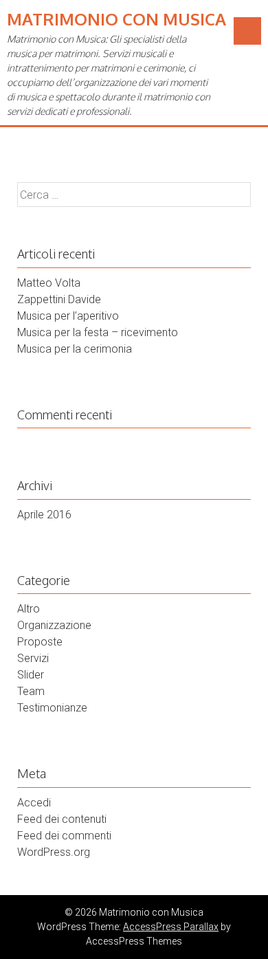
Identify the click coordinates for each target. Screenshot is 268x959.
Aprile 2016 (44, 514)
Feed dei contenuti (62, 819)
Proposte (40, 641)
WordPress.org (53, 852)
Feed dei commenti (64, 835)
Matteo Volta (48, 282)
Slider (30, 674)
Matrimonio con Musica (116, 19)
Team (31, 691)
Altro (28, 608)
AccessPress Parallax (171, 926)
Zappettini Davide (59, 299)
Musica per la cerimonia (74, 348)
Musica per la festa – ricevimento (97, 332)
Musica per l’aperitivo (68, 315)
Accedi (34, 802)
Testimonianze (52, 707)
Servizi (33, 658)
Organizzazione (54, 625)
